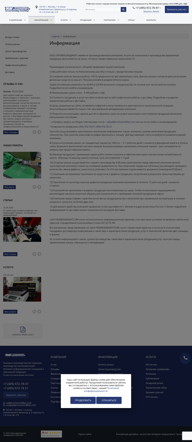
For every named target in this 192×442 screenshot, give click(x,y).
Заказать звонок (151, 11)
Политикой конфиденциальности (101, 389)
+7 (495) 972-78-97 (147, 8)
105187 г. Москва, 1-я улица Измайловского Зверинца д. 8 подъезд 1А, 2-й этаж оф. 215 (57, 9)
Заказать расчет (177, 9)
